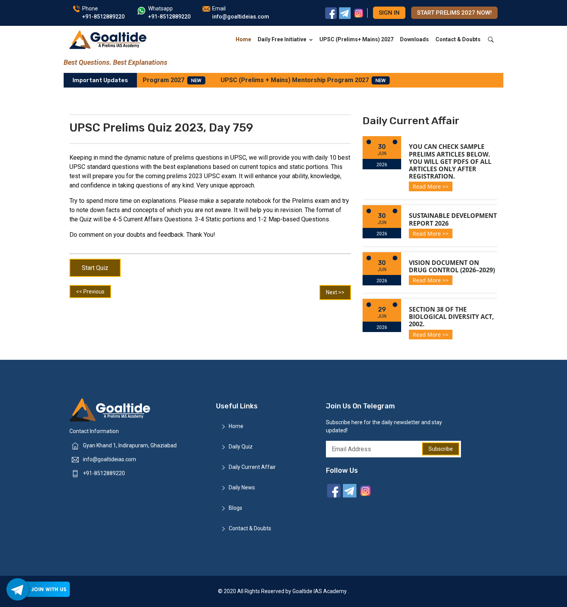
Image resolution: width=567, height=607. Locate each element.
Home (243, 39)
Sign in (389, 12)
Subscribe (441, 449)
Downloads (414, 39)
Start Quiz (95, 267)
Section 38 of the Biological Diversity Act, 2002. (451, 316)
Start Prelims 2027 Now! (454, 12)
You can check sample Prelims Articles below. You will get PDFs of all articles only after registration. (450, 161)
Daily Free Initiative (282, 39)
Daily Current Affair (252, 467)
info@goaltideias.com (109, 459)
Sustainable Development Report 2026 (453, 219)
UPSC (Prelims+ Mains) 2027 (356, 39)
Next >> (335, 292)
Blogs (235, 508)
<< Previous (90, 291)
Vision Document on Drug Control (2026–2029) (452, 266)
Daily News (242, 487)
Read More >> (431, 186)
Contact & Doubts (458, 39)
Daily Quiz (241, 446)
